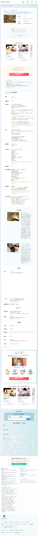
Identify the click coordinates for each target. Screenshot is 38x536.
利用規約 (2, 532)
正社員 (21, 475)
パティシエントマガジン (10, 524)
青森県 (11, 476)
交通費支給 (6, 498)
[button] (11, 51)
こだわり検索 (11, 522)
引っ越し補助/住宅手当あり (5, 497)
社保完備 (15, 496)
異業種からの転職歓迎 (4, 505)
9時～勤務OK (11, 496)
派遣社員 (33, 475)
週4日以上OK (3, 496)
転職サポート (3, 524)
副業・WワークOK (4, 506)
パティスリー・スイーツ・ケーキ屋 (24, 480)
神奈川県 (8, 472)
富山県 (9, 478)
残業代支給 (3, 498)
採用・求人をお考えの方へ (8, 526)
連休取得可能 (3, 508)
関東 (2, 472)
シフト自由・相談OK (7, 494)
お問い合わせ (21, 530)
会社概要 (11, 530)
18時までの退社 (3, 493)
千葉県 (10, 472)
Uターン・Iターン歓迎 (10, 505)
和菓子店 (31, 482)
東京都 (4, 472)
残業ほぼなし (11, 493)
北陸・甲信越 (3, 478)
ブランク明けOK (4, 507)
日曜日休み (8, 509)
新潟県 (6, 478)
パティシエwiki (23, 524)
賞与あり (13, 497)
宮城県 (9, 476)
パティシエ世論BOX (30, 524)
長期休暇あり (14, 510)
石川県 (11, 478)
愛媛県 (4, 482)
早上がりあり (15, 493)
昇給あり (10, 497)
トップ (2, 522)
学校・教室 (34, 482)
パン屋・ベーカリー (23, 482)
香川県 (7, 482)
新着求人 (6, 522)
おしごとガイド (17, 524)
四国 (2, 482)
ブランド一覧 (22, 522)
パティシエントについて (4, 530)
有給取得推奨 (12, 509)
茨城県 (15, 472)
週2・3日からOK (3, 495)
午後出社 (7, 493)
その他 (21, 483)
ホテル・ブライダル (31, 480)
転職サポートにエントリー (19, 378)
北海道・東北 (3, 476)
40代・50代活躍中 (9, 507)
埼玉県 (13, 472)
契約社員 (24, 475)
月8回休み (7, 508)
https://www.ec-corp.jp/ (14, 343)
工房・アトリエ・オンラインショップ (25, 481)
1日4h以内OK (7, 496)
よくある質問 (16, 530)
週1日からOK (12, 494)
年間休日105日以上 (11, 508)
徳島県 (10, 482)
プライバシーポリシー (8, 532)
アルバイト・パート (28, 475)
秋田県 (2, 477)
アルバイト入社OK (14, 507)
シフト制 (3, 494)
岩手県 (14, 476)
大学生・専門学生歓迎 (9, 506)
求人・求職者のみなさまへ (17, 532)
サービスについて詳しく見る (19, 381)
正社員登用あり (10, 498)
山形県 (5, 477)
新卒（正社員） (22, 476)
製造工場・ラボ (27, 482)
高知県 (12, 482)
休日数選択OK (9, 510)
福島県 (7, 477)
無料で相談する (19, 74)
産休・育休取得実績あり (4, 510)
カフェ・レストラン (32, 481)
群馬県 (5, 473)
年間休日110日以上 (4, 509)
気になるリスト (27, 522)
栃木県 (2, 473)
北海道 (6, 476)
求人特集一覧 (16, 522)
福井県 (14, 478)
